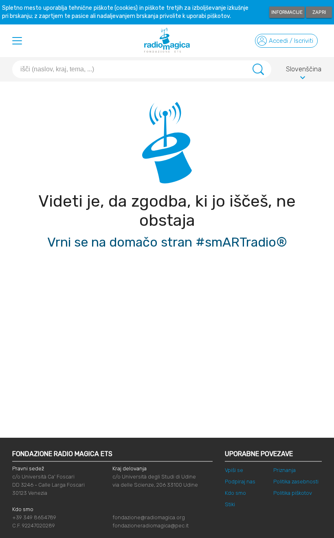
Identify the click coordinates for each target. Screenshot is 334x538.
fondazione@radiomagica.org (148, 517)
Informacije (287, 12)
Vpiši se (234, 470)
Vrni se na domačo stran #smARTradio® (167, 242)
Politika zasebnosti (296, 481)
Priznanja (284, 470)
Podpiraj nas (240, 481)
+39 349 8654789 (34, 517)
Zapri (319, 12)
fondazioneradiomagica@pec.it (150, 526)
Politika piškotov (292, 493)
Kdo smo (235, 493)
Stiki (230, 504)
